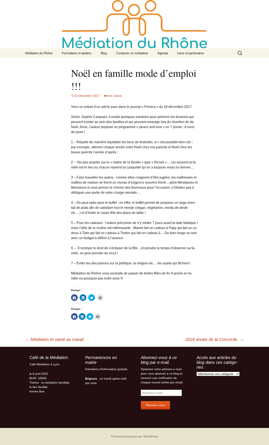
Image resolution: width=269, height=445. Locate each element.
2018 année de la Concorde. (214, 339)
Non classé (114, 95)
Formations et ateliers (76, 53)
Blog (104, 53)
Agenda (162, 53)
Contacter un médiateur (132, 53)
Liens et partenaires (190, 53)
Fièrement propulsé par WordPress (134, 436)
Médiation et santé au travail (54, 339)
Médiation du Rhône (39, 53)
